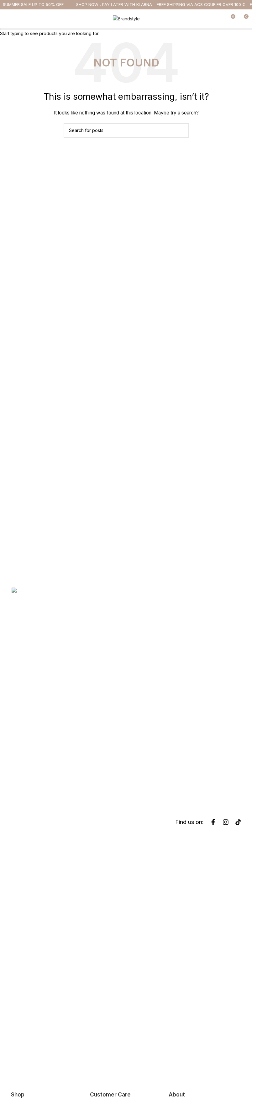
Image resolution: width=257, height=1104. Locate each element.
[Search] (218, 19)
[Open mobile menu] (7, 19)
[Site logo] (126, 18)
